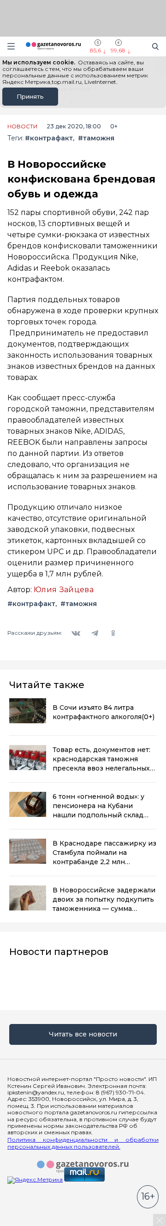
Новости (22, 126)
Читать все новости (83, 1034)
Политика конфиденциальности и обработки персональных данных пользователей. (83, 1143)
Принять (30, 96)
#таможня (96, 138)
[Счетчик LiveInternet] (27, 1222)
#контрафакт (49, 138)
